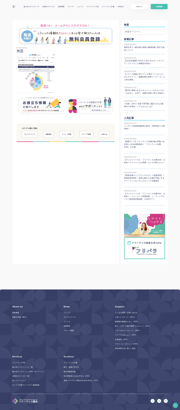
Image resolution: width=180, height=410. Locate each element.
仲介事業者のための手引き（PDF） (77, 376)
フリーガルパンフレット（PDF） (128, 330)
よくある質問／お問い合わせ (126, 313)
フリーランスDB (18, 363)
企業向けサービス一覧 (20, 376)
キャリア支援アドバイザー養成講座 (26, 385)
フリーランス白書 (108, 7)
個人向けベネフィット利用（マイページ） (28, 371)
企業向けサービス (48, 7)
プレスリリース (29, 134)
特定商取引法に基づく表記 (125, 348)
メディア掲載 (86, 134)
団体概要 (61, 7)
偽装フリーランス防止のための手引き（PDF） (82, 380)
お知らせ (104, 134)
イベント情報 (66, 134)
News (67, 307)
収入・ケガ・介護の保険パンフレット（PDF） (133, 326)
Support (119, 307)
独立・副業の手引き (71, 367)
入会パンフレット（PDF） (125, 317)
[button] (175, 405)
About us (17, 307)
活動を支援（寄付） (20, 317)
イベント (67, 321)
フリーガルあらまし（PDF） (126, 335)
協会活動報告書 (70, 371)
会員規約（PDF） (122, 339)
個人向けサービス (30, 7)
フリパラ (71, 7)
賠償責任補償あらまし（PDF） (127, 321)
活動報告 (48, 134)
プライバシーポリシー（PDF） (127, 344)
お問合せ (121, 7)
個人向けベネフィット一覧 (22, 367)
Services (17, 357)
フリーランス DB (92, 7)
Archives (69, 357)
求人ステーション (19, 380)
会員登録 (159, 7)
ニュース (80, 7)
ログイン (139, 7)
